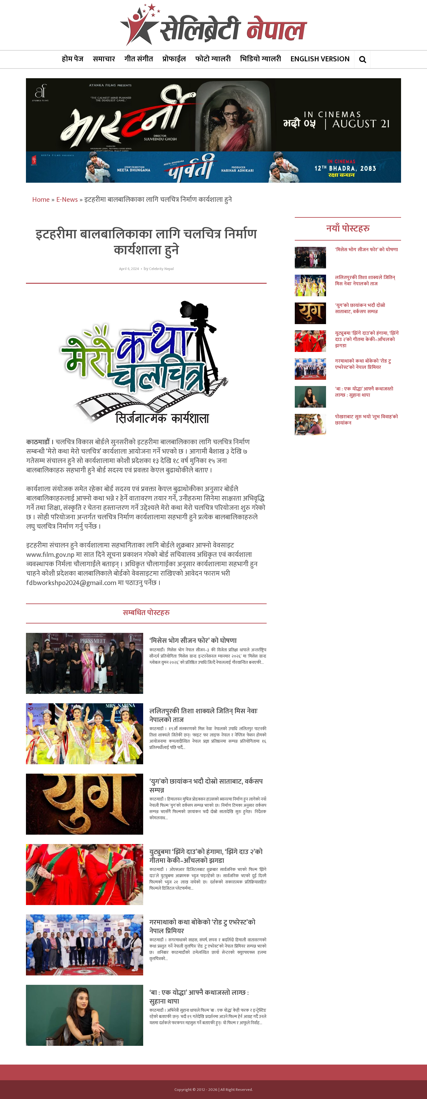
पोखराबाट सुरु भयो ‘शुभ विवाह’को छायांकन (366, 420)
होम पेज (72, 59)
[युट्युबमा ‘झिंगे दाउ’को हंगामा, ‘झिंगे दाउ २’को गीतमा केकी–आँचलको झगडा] (315, 341)
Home (41, 200)
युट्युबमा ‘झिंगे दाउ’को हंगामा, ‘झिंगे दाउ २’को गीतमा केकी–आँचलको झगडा (206, 856)
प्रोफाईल (174, 59)
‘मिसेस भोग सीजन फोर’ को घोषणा (193, 641)
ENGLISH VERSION (320, 59)
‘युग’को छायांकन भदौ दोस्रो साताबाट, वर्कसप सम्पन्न (206, 786)
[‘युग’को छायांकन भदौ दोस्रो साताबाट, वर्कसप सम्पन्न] (315, 313)
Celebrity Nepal (161, 269)
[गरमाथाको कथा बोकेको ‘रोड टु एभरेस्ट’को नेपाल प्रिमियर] (315, 369)
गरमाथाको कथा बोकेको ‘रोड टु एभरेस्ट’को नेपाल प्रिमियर (202, 927)
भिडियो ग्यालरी (260, 59)
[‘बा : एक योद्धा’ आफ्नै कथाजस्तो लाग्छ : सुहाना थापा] (315, 397)
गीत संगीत (138, 59)
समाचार (104, 59)
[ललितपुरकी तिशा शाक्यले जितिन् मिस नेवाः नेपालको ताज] (315, 285)
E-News (67, 200)
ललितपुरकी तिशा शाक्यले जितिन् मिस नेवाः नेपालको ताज (203, 715)
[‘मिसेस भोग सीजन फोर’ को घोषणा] (315, 257)
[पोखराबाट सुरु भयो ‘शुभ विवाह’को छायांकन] (315, 424)
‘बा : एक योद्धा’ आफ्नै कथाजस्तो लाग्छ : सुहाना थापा (199, 997)
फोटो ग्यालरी (213, 59)
